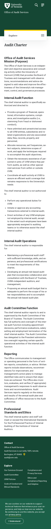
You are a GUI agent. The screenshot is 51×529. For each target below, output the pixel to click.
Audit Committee (11, 475)
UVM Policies (10, 479)
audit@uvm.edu (11, 458)
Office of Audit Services (16, 12)
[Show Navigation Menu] (42, 5)
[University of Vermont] (13, 8)
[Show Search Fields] (36, 5)
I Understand (14, 521)
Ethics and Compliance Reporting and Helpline (37, 481)
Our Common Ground (13, 470)
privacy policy (15, 515)
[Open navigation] (43, 35)
